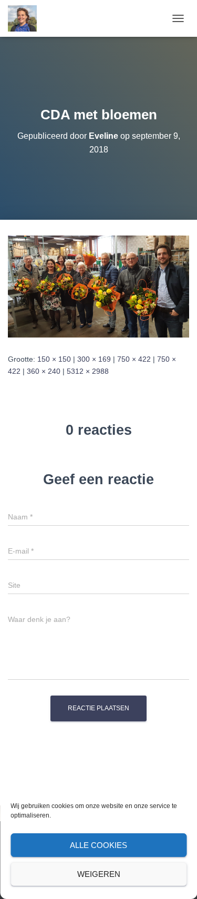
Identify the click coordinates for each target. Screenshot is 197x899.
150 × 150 (54, 359)
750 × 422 (134, 359)
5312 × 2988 (88, 371)
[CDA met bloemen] (98, 286)
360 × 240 (43, 371)
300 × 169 (94, 359)
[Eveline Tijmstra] (26, 18)
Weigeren (98, 874)
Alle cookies (98, 845)
